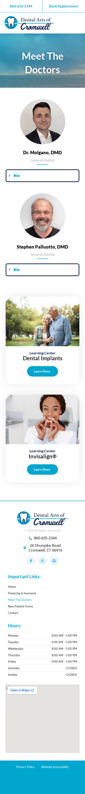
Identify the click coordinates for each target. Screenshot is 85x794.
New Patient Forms (20, 606)
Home (12, 586)
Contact (13, 613)
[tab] (42, 175)
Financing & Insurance (22, 593)
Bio (17, 175)
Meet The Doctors (20, 600)
